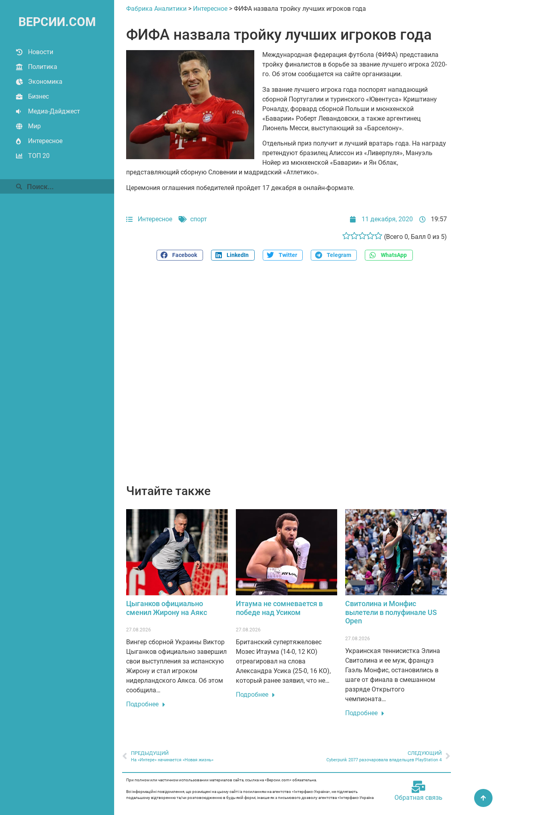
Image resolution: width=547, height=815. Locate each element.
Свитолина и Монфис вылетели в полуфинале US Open (391, 612)
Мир (34, 126)
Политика (42, 67)
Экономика (45, 81)
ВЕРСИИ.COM (57, 22)
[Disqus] (286, 377)
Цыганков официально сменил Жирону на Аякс (166, 608)
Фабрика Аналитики (156, 8)
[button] (180, 255)
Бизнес (38, 96)
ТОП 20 (39, 156)
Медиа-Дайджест (54, 111)
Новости (40, 52)
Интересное (45, 141)
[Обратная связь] (418, 787)
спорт (198, 219)
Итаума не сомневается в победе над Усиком (279, 608)
